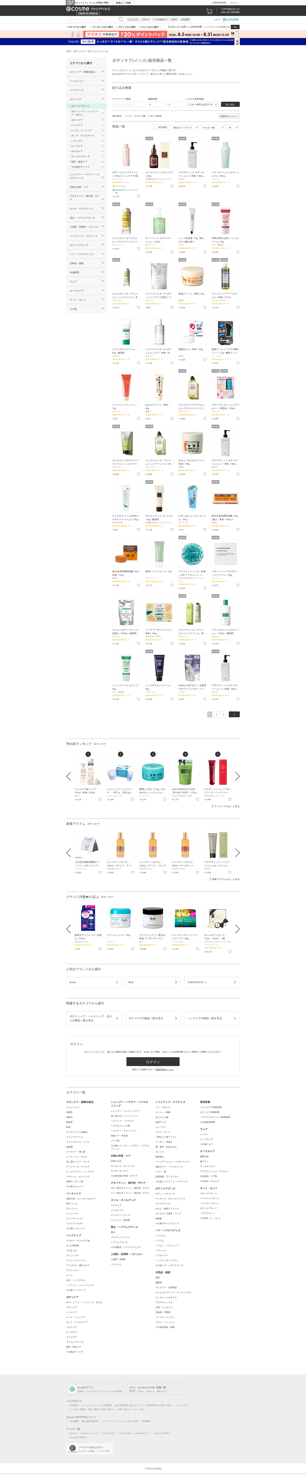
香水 (113, 1232)
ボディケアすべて (80, 106)
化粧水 (69, 1117)
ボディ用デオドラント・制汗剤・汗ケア (130, 1188)
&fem (73, 982)
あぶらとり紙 (161, 1117)
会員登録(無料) (219, 2)
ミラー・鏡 (160, 1171)
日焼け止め (116, 1161)
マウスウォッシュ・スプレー (214, 1171)
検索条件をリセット (229, 116)
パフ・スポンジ (162, 1107)
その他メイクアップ (75, 1290)
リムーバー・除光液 (120, 1220)
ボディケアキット (208, 1208)
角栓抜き (159, 1157)
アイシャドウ (72, 1255)
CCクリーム (72, 1208)
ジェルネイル (117, 1210)
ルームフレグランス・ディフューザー (173, 1292)
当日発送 (162, 127)
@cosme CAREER (78, 1437)
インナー (204, 1134)
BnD (131, 982)
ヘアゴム (159, 1240)
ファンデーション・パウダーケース (172, 1162)
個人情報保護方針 (90, 1421)
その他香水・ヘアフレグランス (126, 1247)
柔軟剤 (158, 1282)
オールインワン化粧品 (76, 1132)
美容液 (69, 1122)
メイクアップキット (209, 1203)
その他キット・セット (210, 1218)
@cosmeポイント (143, 1433)
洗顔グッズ (160, 1122)
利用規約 (74, 1405)
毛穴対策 (185, 19)
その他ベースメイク (75, 1228)
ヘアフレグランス (119, 1242)
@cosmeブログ (109, 1433)
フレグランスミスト (120, 1237)
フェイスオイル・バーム (78, 1142)
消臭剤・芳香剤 (162, 1312)
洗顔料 (69, 1112)
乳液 (68, 1127)
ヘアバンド (160, 1250)
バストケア (71, 1327)
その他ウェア (206, 1144)
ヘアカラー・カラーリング (123, 1131)
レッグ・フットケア (75, 1317)
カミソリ (159, 1152)
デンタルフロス (207, 1166)
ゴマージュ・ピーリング (78, 1176)
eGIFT (174, 19)
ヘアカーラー (161, 1255)
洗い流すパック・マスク (78, 1162)
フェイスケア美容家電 (210, 1107)
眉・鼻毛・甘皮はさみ (166, 1147)
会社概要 (74, 1421)
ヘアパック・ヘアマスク (122, 1121)
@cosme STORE (162, 1433)
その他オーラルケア (209, 1181)
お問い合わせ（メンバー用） (131, 1409)
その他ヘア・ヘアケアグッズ (169, 1265)
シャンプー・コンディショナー (126, 1111)
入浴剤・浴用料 (118, 1259)
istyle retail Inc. (154, 1468)
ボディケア (71, 1307)
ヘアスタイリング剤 (120, 1126)
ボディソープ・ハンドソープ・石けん (84, 1302)
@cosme (73, 1433)
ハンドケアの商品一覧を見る (205, 1018)
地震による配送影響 (191, 26)
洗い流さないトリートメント (124, 1116)
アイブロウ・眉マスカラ (78, 1265)
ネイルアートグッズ (120, 1215)
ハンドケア (71, 1312)
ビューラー (160, 1127)
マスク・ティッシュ (165, 1322)
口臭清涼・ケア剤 (208, 1176)
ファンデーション (74, 1218)
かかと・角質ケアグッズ (167, 1208)
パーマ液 (115, 1140)
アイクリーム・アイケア (78, 1166)
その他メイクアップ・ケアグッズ (171, 1181)
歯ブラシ (204, 1161)
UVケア (145, 19)
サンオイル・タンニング (122, 1166)
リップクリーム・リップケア (80, 1171)
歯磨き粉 (204, 1156)
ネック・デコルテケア (76, 1322)
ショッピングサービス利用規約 (97, 1405)
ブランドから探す (127, 27)
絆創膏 (158, 1218)
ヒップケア (71, 1332)
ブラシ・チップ (162, 1132)
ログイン (234, 2)
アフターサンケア (119, 1171)
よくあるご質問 (77, 1409)
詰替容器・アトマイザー (167, 1176)
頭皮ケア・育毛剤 (119, 1136)
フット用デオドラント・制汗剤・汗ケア (130, 1193)
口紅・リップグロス (75, 1280)
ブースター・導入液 (75, 1152)
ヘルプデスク (181, 1405)
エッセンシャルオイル (166, 1297)
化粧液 (69, 1147)
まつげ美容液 (72, 1245)
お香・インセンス (163, 1307)
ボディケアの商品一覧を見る (146, 1018)
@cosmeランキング (89, 1433)
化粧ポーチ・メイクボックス (169, 1166)
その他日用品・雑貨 (165, 1327)
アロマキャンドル (163, 1302)
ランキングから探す (103, 27)
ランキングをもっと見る (227, 806)
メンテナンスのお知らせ (217, 26)
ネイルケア (71, 1337)
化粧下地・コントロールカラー (81, 1198)
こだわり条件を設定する (199, 104)
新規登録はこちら (165, 1069)
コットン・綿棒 (162, 1112)
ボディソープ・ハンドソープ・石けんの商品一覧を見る (91, 1018)
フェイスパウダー (74, 1223)
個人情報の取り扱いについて (129, 1405)
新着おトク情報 (123, 3)
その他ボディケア (74, 1352)
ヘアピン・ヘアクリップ (167, 1245)
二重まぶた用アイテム (166, 1137)
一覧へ (235, 27)
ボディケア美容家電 (209, 1112)
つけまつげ (71, 1250)
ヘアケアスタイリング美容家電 (215, 1117)
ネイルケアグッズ (74, 1342)
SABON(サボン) (197, 982)
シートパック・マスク (76, 1157)
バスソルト (116, 1264)
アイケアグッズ (162, 1203)
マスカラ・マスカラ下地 (78, 1240)
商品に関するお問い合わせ (101, 1409)
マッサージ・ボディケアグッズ (170, 1198)
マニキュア (116, 1205)
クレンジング (72, 1107)
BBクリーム (72, 1203)
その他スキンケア (74, 1186)
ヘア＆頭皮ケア (160, 19)
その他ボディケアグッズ (167, 1223)
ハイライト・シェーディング (80, 1285)
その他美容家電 (207, 1122)
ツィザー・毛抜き (163, 1142)
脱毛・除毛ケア (73, 1347)
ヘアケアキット (207, 1213)
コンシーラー (72, 1213)
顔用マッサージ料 (74, 1181)
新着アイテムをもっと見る (226, 879)
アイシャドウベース (75, 1260)
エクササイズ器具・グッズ (168, 1213)
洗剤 (157, 1277)
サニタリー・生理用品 (166, 1287)
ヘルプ (216, 19)
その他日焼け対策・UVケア (124, 1176)
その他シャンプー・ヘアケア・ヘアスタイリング (130, 1147)
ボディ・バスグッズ (165, 1194)
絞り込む (230, 104)
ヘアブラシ (160, 1235)
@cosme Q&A (125, 1433)
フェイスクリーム (74, 1137)
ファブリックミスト (165, 1317)
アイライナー (72, 1270)
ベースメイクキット (209, 1198)
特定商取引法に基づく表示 (159, 1405)
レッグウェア (206, 1139)
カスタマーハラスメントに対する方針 (120, 1421)
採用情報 (146, 1421)
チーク (69, 1275)
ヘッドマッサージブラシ (167, 1260)
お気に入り (138, 196)
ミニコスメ (133, 19)
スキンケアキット (208, 1193)
